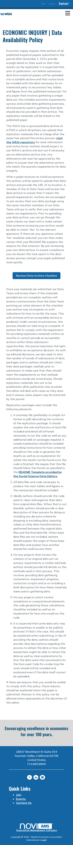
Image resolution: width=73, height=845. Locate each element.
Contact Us (24, 803)
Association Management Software (36, 830)
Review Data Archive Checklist (36, 275)
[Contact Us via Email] (42, 777)
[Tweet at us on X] (29, 777)
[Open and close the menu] (42, 13)
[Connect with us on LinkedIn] (35, 777)
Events (21, 799)
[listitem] (43, 4)
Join (18, 795)
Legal (43, 840)
